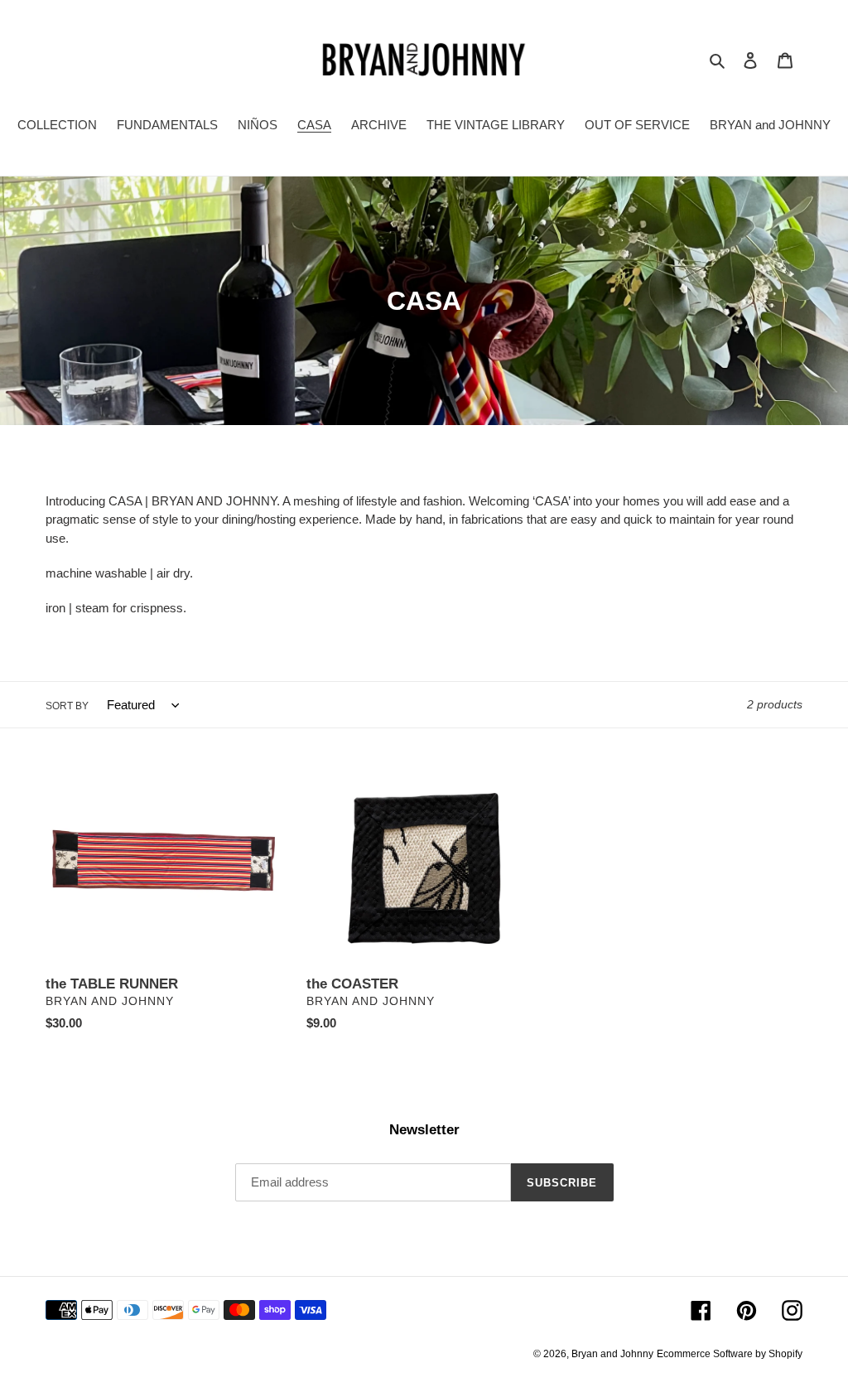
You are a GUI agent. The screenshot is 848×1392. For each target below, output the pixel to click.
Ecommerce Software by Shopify (729, 1354)
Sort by (67, 706)
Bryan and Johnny (612, 1354)
